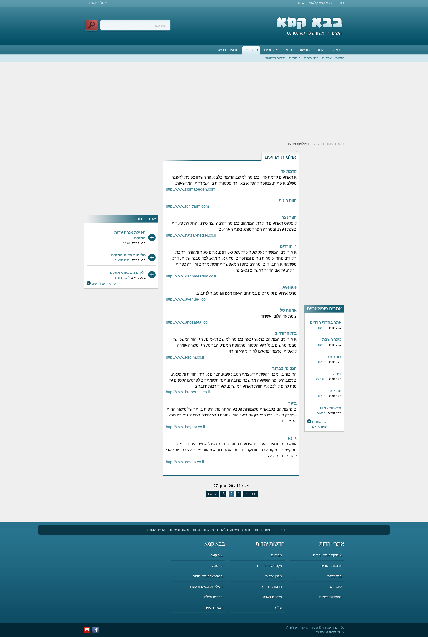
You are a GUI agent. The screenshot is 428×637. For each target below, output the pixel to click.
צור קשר (217, 555)
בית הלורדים (285, 333)
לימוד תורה (122, 277)
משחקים (271, 50)
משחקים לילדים (228, 530)
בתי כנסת (311, 58)
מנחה (126, 243)
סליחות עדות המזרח (128, 255)
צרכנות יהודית (331, 566)
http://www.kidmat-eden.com (190, 189)
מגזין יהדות (273, 576)
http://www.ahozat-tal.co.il (188, 322)
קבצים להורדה (155, 530)
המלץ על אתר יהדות (208, 576)
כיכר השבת (331, 339)
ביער (292, 403)
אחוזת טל (288, 310)
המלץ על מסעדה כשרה (206, 586)
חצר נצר (289, 217)
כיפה (337, 374)
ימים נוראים (122, 260)
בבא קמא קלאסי (320, 3)
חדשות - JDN (330, 408)
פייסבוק (217, 566)
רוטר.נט (334, 357)
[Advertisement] (214, 102)
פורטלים (320, 379)
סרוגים (335, 391)
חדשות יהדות (270, 544)
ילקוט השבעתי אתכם (128, 272)
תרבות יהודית (272, 586)
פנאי (288, 50)
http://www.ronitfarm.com (187, 206)
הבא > (212, 494)
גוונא (292, 438)
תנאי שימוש (214, 607)
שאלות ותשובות (179, 530)
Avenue (289, 287)
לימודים (294, 58)
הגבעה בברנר (284, 368)
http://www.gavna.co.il (185, 462)
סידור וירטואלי (274, 58)
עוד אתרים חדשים (104, 283)
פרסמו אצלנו (213, 597)
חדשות (304, 50)
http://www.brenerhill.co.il (188, 392)
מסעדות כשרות (226, 50)
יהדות (320, 50)
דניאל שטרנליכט (325, 632)
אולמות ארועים (280, 157)
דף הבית (279, 530)
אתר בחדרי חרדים (325, 322)
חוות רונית (288, 200)
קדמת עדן (288, 171)
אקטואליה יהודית (269, 566)
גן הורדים (288, 246)
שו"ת (278, 607)
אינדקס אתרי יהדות (327, 555)
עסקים (327, 58)
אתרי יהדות (262, 530)
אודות (300, 3)
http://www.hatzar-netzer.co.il (191, 235)
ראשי (336, 50)
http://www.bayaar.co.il (185, 427)
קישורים (251, 50)
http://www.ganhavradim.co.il (191, 276)
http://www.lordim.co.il (185, 357)
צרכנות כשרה (272, 597)
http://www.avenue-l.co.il (187, 299)
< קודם (250, 494)
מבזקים (276, 555)
